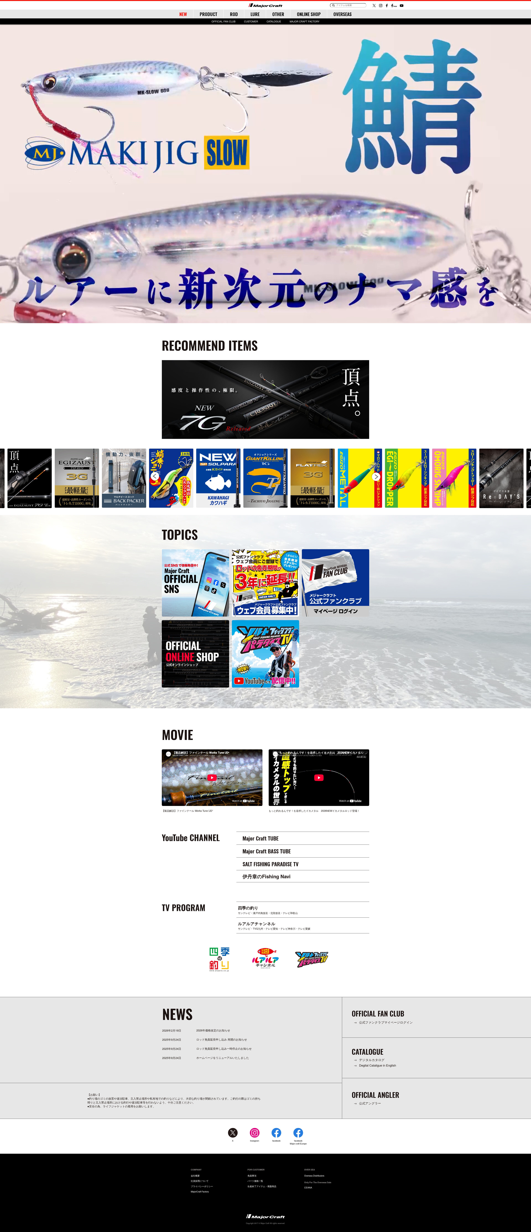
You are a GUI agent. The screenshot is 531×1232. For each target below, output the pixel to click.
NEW (183, 14)
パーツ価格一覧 (255, 1180)
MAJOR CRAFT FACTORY (304, 21)
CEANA (308, 1187)
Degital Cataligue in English (377, 1065)
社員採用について (200, 1180)
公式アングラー (370, 1103)
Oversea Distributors (314, 1175)
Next (376, 476)
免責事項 (252, 1175)
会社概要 (195, 1175)
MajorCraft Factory (200, 1191)
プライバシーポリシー (202, 1186)
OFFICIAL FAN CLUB (223, 21)
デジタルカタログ (372, 1060)
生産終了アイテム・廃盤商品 (262, 1186)
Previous (154, 476)
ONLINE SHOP (309, 14)
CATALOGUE (274, 21)
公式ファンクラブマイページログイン (386, 1022)
